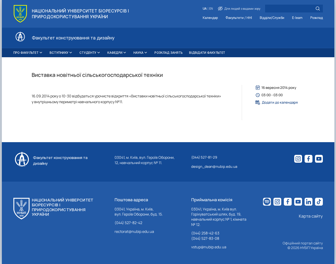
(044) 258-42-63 (205, 233)
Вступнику (59, 52)
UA (205, 8)
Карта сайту (311, 216)
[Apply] (318, 8)
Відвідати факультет (207, 52)
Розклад (316, 18)
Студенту (87, 52)
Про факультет (26, 52)
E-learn (297, 18)
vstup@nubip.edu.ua (208, 246)
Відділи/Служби (272, 18)
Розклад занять (168, 52)
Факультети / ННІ (239, 18)
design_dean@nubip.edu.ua (214, 166)
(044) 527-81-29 (204, 157)
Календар (210, 18)
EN (211, 8)
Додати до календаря (280, 102)
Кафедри (114, 52)
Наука (138, 52)
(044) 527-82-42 (128, 222)
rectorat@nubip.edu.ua (134, 231)
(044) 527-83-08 (205, 238)
